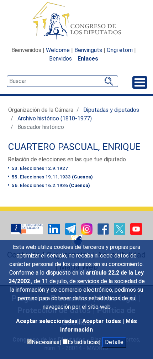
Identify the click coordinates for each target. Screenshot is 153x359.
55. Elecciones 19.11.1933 (52, 177)
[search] (62, 81)
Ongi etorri (120, 50)
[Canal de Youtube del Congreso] (136, 228)
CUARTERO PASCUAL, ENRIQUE (74, 146)
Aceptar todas (102, 321)
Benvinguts (88, 50)
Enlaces (88, 58)
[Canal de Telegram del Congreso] (71, 228)
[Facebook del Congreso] (104, 228)
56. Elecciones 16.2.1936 (50, 185)
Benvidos (60, 58)
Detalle (114, 342)
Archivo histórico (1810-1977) (54, 118)
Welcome (58, 50)
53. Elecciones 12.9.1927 (39, 168)
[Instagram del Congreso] (87, 228)
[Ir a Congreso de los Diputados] (76, 20)
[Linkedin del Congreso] (54, 228)
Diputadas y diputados (111, 109)
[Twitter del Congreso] (120, 228)
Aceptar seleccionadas (47, 321)
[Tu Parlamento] (27, 228)
